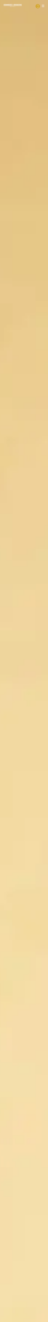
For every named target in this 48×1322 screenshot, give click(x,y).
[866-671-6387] (38, 6)
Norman (17, 728)
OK (23, 728)
